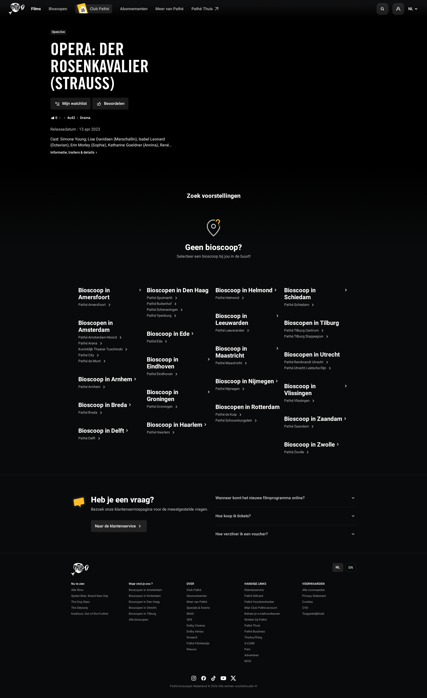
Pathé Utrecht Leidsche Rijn (305, 368)
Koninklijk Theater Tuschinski (100, 349)
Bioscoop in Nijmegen (244, 381)
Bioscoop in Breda (102, 405)
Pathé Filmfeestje (198, 643)
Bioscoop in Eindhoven (162, 363)
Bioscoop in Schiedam (300, 294)
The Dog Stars (80, 602)
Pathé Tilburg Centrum (302, 330)
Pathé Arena (88, 343)
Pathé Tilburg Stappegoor (304, 336)
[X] (233, 678)
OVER (190, 584)
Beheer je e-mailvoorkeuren (262, 613)
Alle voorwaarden (313, 590)
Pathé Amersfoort (92, 304)
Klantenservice (254, 590)
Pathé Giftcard (253, 596)
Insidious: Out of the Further (89, 613)
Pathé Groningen (160, 406)
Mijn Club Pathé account (260, 608)
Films (36, 9)
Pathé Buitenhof (159, 303)
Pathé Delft (87, 438)
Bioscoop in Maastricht (231, 352)
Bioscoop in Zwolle (309, 444)
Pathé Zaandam (297, 426)
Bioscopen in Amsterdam (95, 327)
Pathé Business (254, 631)
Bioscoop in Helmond (244, 290)
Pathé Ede (155, 341)
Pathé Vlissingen (297, 400)
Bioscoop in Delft (101, 431)
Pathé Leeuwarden (230, 330)
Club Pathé (99, 9)
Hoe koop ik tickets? (233, 516)
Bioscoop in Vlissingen (300, 390)
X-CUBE (249, 643)
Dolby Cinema (196, 625)
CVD (305, 608)
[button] (382, 9)
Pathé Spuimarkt (160, 297)
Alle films (77, 590)
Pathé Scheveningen (163, 309)
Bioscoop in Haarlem (174, 425)
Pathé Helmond (227, 297)
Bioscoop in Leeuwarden (231, 320)
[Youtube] (223, 678)
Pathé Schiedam (297, 304)
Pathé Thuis (203, 9)
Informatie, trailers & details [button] (72, 152)
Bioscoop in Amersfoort (94, 294)
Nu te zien (78, 584)
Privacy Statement (314, 596)
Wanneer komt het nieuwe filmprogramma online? (260, 498)
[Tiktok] (213, 678)
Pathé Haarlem (159, 432)
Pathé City (86, 355)
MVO (247, 661)
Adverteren (251, 655)
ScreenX (192, 637)
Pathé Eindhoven (160, 374)
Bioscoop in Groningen (162, 396)
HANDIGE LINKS (255, 584)
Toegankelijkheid (313, 613)
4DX (189, 619)
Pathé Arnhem (89, 386)
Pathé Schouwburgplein (234, 420)
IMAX (190, 613)
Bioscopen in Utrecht (312, 354)
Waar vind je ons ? (141, 584)
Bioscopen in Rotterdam (247, 407)
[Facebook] (204, 678)
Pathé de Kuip (226, 414)
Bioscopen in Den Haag (178, 290)
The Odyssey (79, 608)
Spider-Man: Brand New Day (89, 596)
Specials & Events (198, 608)
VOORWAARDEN (313, 584)
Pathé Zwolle (294, 452)
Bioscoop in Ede (168, 334)
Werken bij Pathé (255, 619)
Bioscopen (58, 9)
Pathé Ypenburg (159, 315)
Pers (247, 649)
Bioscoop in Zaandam (313, 419)
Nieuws (191, 649)
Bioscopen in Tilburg (311, 323)
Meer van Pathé (169, 9)
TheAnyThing (253, 637)
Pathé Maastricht (229, 363)
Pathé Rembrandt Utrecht (304, 362)
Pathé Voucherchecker (259, 602)
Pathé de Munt (90, 361)
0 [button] (56, 117)
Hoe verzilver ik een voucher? (241, 534)
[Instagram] (194, 678)
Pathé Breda (88, 412)
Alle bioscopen (138, 619)
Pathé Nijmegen (227, 388)
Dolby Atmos (195, 631)
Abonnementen (134, 9)
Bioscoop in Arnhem (105, 379)
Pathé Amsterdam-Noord (98, 337)
